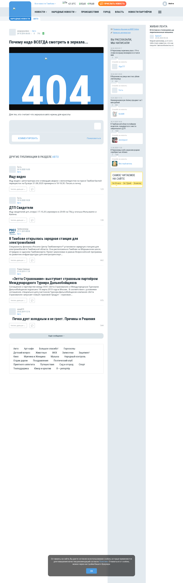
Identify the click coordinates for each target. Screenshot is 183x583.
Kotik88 (121, 114)
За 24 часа (116, 183)
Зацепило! (84, 352)
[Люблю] (32, 126)
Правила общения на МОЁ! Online (126, 29)
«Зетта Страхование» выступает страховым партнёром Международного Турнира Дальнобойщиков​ (53, 281)
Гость (121, 90)
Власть (119, 11)
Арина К (158, 36)
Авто (35, 19)
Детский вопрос (21, 352)
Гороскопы (69, 348)
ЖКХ (54, 352)
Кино (16, 356)
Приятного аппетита (24, 364)
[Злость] (58, 126)
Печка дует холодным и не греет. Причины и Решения (53, 319)
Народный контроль (75, 356)
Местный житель (125, 164)
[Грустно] (50, 126)
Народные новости (63, 11)
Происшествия (90, 11)
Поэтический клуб (63, 360)
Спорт (82, 364)
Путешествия (47, 364)
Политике (103, 561)
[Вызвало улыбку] (23, 126)
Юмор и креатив (42, 368)
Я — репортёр (63, 368)
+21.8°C (72, 3)
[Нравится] (15, 126)
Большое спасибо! (48, 348)
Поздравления (40, 360)
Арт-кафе (29, 348)
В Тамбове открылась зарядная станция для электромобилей (43, 241)
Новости (40, 11)
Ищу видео (17, 177)
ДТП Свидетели (21, 208)
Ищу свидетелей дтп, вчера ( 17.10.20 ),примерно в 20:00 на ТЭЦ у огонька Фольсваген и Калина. (53, 213)
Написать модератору (122, 33)
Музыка (55, 356)
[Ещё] (160, 13)
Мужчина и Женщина (34, 356)
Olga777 (122, 66)
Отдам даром (20, 360)
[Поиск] (169, 12)
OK (91, 571)
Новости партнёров (140, 11)
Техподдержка (21, 368)
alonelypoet (123, 140)
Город (106, 11)
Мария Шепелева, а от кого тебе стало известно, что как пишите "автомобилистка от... (162, 43)
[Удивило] (41, 126)
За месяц (137, 183)
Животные (41, 352)
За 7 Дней (127, 183)
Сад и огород (66, 364)
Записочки (67, 352)
